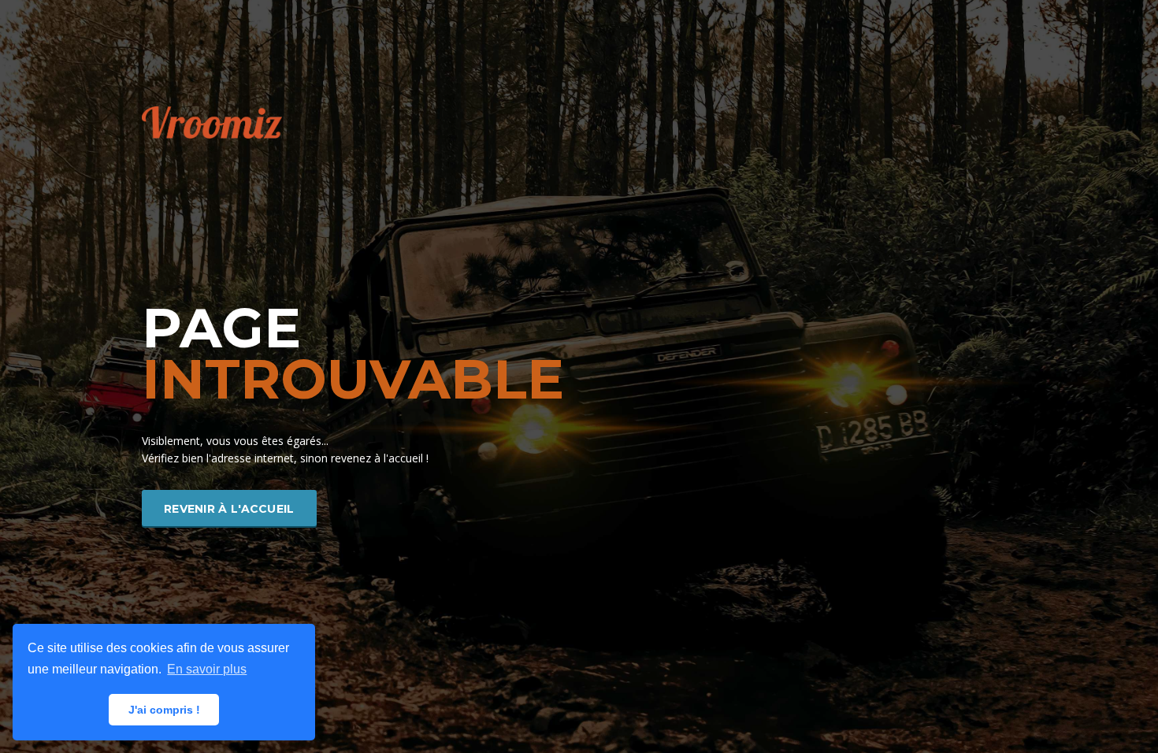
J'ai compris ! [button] (164, 709)
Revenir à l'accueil (229, 509)
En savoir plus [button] (207, 669)
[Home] (212, 120)
